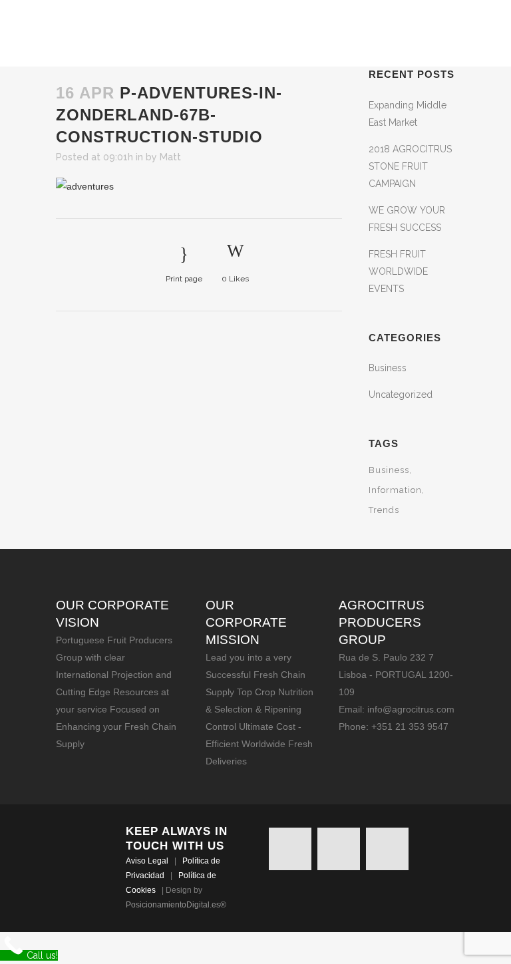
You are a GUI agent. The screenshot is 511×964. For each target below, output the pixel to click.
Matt (170, 157)
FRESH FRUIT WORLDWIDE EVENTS (398, 271)
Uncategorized (400, 394)
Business (388, 368)
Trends (384, 510)
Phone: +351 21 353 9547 (393, 726)
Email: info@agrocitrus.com (396, 709)
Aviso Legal (147, 861)
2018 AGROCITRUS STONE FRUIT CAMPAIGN (410, 166)
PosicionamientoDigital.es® (176, 904)
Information (395, 490)
